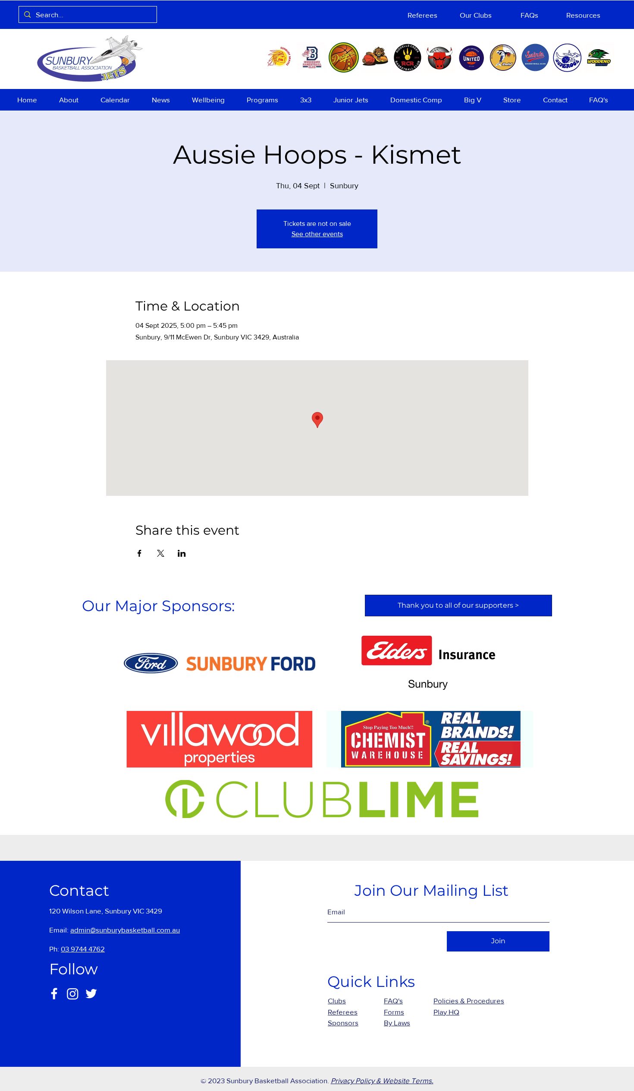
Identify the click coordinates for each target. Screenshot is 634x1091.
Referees (343, 1012)
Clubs (337, 1000)
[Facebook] (54, 993)
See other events (317, 234)
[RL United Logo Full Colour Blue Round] (471, 57)
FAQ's (393, 1000)
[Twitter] (91, 993)
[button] (73, 99)
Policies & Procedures (468, 1000)
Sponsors (343, 1022)
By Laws (397, 1022)
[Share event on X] (161, 553)
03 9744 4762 (83, 949)
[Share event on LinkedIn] (182, 553)
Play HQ (446, 1012)
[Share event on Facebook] (139, 553)
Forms (394, 1012)
